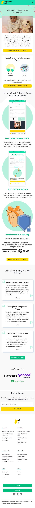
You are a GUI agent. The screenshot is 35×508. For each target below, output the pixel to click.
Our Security (5, 474)
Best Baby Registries (7, 461)
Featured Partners (22, 459)
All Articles (5, 440)
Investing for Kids (6, 438)
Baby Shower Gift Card (22, 434)
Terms (19, 472)
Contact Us (5, 472)
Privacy (19, 474)
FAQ (3, 477)
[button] (32, 2)
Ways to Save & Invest (8, 431)
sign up (17, 486)
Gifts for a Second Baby (22, 438)
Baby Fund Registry (7, 456)
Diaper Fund (5, 459)
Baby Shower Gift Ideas (22, 443)
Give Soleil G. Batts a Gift (17, 50)
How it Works (21, 456)
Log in (17, 490)
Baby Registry (6, 454)
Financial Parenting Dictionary (7, 434)
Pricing (19, 461)
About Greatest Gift (23, 454)
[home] (6, 2)
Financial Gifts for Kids (24, 431)
